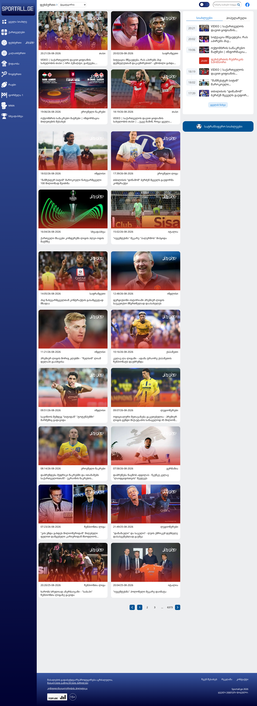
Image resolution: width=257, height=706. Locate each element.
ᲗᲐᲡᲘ (102, 53)
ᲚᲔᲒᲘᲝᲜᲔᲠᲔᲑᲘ (169, 410)
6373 (170, 607)
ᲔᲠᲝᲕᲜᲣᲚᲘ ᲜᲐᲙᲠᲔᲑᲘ (93, 112)
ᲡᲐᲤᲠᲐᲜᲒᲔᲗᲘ (170, 53)
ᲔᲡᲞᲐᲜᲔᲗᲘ (172, 352)
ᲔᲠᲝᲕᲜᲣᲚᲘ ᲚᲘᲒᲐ (167, 173)
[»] (177, 607)
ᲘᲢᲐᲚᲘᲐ (173, 231)
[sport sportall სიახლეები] (247, 5)
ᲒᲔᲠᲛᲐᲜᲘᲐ (172, 468)
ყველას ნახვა (218, 105)
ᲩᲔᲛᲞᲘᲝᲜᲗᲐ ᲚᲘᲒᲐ (94, 527)
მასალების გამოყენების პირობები (67, 682)
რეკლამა (227, 679)
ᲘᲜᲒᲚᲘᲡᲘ (99, 173)
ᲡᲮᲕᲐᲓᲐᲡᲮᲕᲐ (98, 231)
